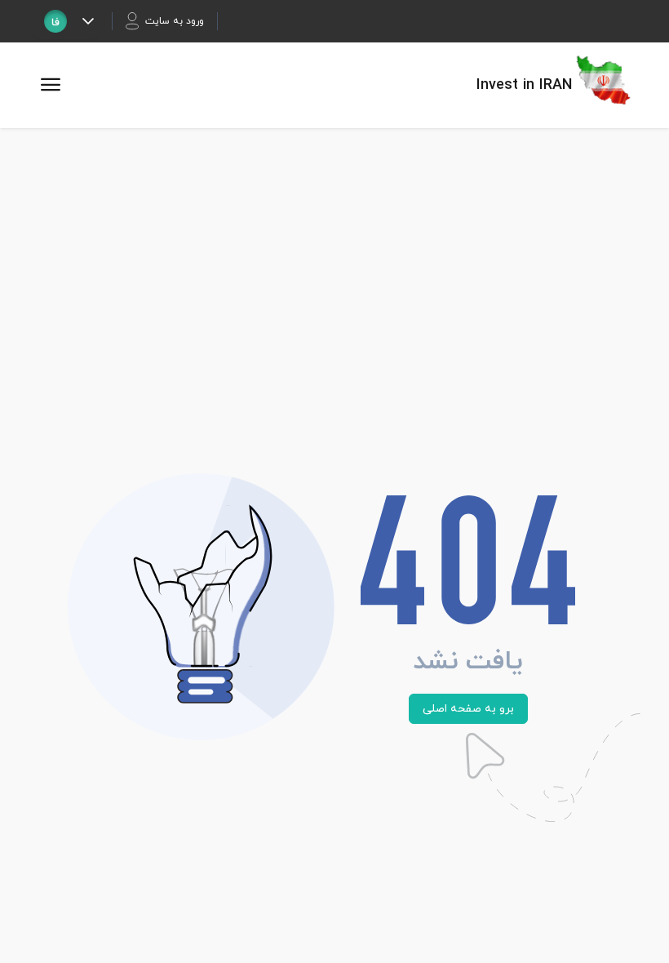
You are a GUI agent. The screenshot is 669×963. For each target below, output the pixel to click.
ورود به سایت (174, 21)
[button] (88, 21)
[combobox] (55, 21)
